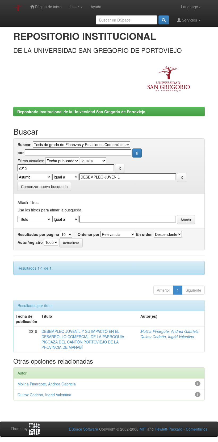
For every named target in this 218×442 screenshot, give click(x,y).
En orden (144, 234)
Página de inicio (48, 6)
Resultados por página (38, 234)
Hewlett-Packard (168, 429)
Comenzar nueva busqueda (44, 186)
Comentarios (196, 429)
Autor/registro (30, 242)
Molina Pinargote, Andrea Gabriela (169, 331)
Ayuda (96, 6)
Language (189, 6)
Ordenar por (88, 234)
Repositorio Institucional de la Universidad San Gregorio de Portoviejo (81, 111)
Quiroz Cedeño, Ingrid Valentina (167, 336)
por (21, 152)
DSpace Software (83, 429)
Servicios (189, 20)
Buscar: (25, 144)
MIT (143, 429)
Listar (75, 6)
